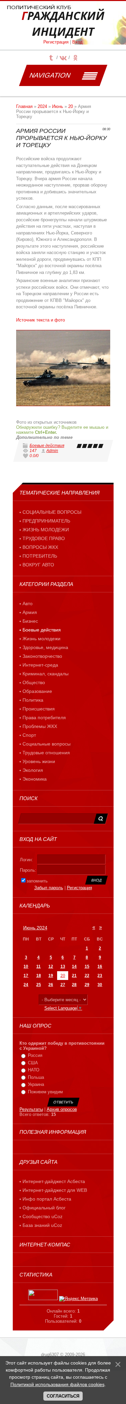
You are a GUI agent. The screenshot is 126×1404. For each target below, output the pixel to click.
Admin (52, 450)
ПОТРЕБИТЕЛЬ (40, 556)
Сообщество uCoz (42, 1216)
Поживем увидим (45, 1091)
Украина (36, 1084)
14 (74, 966)
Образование (37, 691)
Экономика (35, 779)
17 (26, 975)
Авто (28, 603)
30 (99, 984)
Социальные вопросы (47, 744)
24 (26, 984)
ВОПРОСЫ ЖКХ (40, 547)
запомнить (37, 880)
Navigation (50, 75)
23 (99, 975)
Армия (30, 612)
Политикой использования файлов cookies (57, 1384)
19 (50, 975)
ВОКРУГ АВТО (38, 564)
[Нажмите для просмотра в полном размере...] (63, 368)
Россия (35, 1055)
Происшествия (39, 708)
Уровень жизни (39, 761)
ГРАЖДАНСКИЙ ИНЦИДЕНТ (63, 23)
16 (99, 966)
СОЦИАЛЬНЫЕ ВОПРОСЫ (52, 512)
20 (70, 106)
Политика (33, 700)
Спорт (29, 735)
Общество (34, 682)
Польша (36, 1077)
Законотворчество (42, 656)
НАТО (33, 1069)
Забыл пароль (48, 887)
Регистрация (56, 42)
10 (26, 966)
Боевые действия (47, 445)
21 (74, 975)
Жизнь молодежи (41, 638)
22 (87, 975)
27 (62, 984)
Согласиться (63, 1396)
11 (38, 966)
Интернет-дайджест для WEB (55, 1190)
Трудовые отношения (46, 752)
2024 (42, 106)
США (33, 1062)
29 (87, 984)
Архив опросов (62, 1109)
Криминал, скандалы (46, 673)
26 (50, 984)
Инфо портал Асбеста (47, 1199)
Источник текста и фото (40, 319)
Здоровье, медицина (45, 647)
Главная (24, 106)
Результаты (31, 1109)
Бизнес (30, 621)
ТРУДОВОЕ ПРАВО (44, 538)
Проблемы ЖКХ (40, 726)
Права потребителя (44, 717)
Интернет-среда (40, 665)
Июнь (57, 106)
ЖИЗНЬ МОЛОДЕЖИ (46, 529)
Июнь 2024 (35, 927)
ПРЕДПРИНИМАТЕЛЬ (46, 521)
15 (87, 966)
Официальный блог (44, 1207)
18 (38, 975)
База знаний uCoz (42, 1225)
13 (62, 966)
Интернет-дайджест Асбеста (54, 1181)
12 (50, 966)
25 (38, 984)
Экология (33, 770)
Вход (77, 42)
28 (74, 984)
